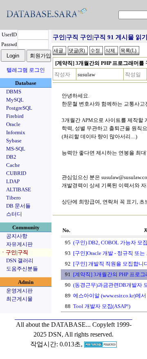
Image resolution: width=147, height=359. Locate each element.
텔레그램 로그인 (26, 70)
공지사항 (16, 236)
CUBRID (16, 173)
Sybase (14, 140)
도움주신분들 (22, 269)
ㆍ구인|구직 (14, 252)
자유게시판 (19, 244)
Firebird (15, 116)
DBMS (13, 92)
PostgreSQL (19, 108)
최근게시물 (19, 299)
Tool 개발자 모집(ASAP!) (101, 306)
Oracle (13, 124)
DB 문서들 (18, 206)
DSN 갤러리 (19, 260)
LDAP (13, 181)
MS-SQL (15, 149)
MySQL (15, 100)
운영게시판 (19, 291)
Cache (13, 165)
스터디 (14, 214)
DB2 (11, 157)
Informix (15, 132)
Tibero (13, 198)
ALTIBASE (18, 189)
